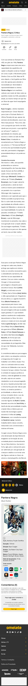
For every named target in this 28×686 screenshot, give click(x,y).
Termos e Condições (7, 660)
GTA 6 (25, 6)
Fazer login (14, 609)
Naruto (3, 6)
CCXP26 (9, 6)
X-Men (20, 6)
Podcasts (15, 6)
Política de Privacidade (8, 664)
